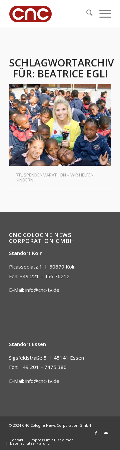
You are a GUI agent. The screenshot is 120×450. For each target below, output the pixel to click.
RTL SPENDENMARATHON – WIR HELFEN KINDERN (55, 177)
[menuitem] (86, 13)
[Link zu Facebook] (96, 433)
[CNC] (50, 13)
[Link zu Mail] (106, 433)
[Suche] (86, 13)
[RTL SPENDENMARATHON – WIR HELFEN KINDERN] (60, 125)
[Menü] (102, 13)
